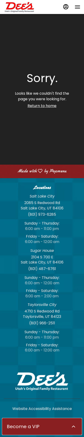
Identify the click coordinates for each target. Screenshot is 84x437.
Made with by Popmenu (35, 171)
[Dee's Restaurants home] (25, 7)
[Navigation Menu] (77, 7)
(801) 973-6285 (42, 214)
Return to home (42, 105)
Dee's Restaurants (42, 381)
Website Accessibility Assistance (42, 408)
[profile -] (66, 7)
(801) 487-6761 (42, 268)
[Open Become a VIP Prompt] (73, 426)
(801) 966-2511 (42, 323)
